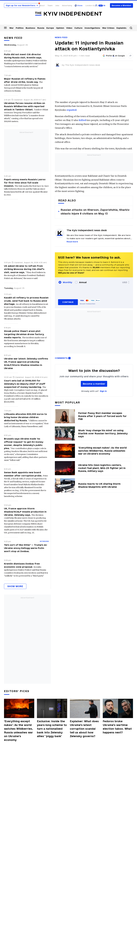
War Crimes (108, 28)
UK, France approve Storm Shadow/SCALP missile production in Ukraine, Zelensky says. (25, 511)
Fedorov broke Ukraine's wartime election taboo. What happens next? (117, 727)
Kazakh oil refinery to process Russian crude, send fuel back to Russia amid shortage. (26, 300)
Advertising (67, 5)
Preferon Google (115, 56)
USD (124, 282)
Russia (40, 28)
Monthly (67, 282)
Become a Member (121, 5)
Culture (78, 28)
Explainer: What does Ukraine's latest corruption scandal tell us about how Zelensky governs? (84, 729)
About (42, 5)
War (11, 28)
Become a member (94, 383)
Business (30, 28)
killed (82, 120)
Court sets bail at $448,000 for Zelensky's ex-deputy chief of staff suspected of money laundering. (24, 383)
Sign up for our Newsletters (22, 5)
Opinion (60, 28)
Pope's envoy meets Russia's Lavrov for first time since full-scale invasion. (24, 182)
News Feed (61, 37)
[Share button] (130, 55)
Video (69, 28)
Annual (83, 282)
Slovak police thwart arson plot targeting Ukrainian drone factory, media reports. (24, 334)
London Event (91, 5)
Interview (44, 541)
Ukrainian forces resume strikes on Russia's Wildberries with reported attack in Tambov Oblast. (24, 106)
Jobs (57, 5)
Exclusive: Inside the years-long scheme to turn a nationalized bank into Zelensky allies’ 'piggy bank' (52, 729)
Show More (15, 586)
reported (71, 110)
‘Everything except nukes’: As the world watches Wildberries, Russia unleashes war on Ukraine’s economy (18, 730)
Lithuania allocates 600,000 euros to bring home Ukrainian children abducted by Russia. (25, 417)
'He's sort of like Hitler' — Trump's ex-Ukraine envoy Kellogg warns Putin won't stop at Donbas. (25, 548)
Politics (20, 28)
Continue (67, 302)
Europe (50, 28)
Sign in (103, 391)
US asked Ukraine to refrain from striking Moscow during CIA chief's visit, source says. (24, 269)
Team (50, 5)
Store (79, 5)
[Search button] (131, 28)
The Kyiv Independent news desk (82, 65)
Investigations (92, 28)
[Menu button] (5, 27)
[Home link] (68, 14)
